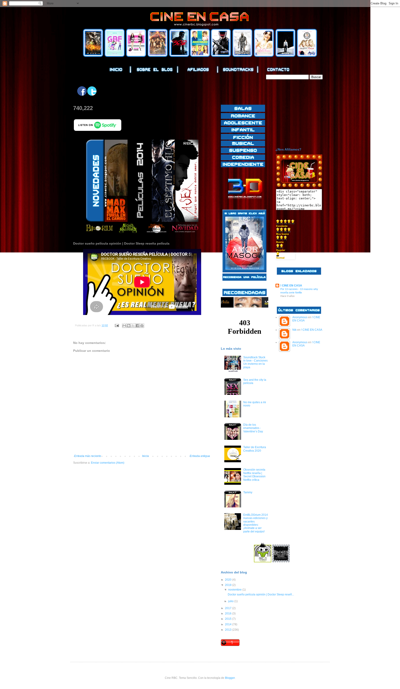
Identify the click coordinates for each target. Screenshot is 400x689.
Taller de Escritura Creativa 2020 (254, 449)
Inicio (145, 456)
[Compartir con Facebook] (137, 325)
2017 (228, 608)
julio (231, 601)
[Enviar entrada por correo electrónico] (117, 325)
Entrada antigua (200, 456)
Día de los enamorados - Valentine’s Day (253, 428)
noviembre (235, 589)
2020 (228, 579)
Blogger (230, 678)
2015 (228, 618)
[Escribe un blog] (128, 325)
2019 (228, 585)
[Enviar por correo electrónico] (124, 325)
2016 (228, 613)
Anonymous (299, 317)
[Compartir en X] (133, 325)
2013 (228, 629)
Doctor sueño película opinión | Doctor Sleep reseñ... (261, 594)
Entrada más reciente (87, 456)
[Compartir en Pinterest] (142, 325)
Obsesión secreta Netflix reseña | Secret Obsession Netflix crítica (254, 474)
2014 (228, 624)
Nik (294, 329)
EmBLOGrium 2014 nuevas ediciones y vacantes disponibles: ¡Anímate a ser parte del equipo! (255, 523)
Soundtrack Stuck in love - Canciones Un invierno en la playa (255, 362)
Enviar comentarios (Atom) (107, 462)
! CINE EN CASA (291, 285)
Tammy (247, 492)
